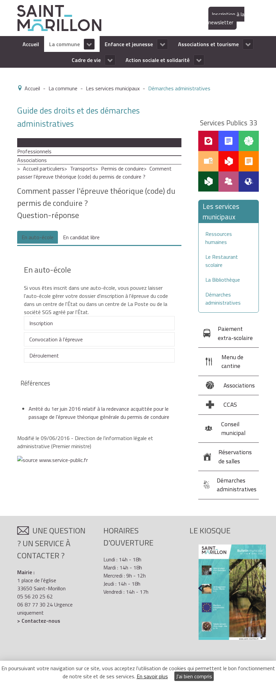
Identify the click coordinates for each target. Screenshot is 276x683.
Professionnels (34, 151)
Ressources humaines (218, 238)
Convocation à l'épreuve (56, 339)
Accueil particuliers (43, 168)
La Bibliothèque (222, 280)
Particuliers (29, 142)
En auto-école (38, 237)
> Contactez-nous (38, 621)
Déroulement (44, 355)
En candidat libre (81, 237)
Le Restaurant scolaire (221, 261)
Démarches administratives (223, 298)
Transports (82, 168)
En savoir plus (152, 676)
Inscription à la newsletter (226, 18)
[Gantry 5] (59, 17)
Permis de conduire (122, 168)
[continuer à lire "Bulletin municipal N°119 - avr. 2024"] (232, 592)
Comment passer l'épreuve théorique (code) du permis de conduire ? (94, 172)
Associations (32, 160)
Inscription (41, 323)
